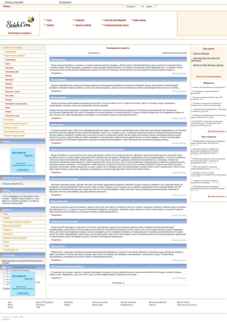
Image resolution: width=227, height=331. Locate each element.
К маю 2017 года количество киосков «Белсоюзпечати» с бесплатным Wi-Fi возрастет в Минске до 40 (206, 123)
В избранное (65, 2)
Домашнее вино (12, 72)
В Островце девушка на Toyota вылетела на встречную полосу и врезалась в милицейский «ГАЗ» (208, 161)
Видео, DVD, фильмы (44, 302)
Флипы (8, 112)
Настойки (9, 96)
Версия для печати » (179, 73)
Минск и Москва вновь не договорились (208, 87)
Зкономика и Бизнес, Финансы (17, 222)
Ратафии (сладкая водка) (16, 104)
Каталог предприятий (115, 20)
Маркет (67, 305)
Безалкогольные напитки (15, 123)
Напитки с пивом (12, 92)
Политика (7, 234)
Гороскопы (68, 302)
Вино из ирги (57, 124)
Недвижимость (127, 305)
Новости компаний (11, 226)
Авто (49, 20)
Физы (7, 108)
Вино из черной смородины (64, 221)
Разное (6, 242)
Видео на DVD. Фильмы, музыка (208, 65)
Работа (50, 25)
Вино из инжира (58, 79)
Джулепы (9, 68)
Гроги (7, 64)
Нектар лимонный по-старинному (67, 266)
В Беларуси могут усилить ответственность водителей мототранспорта (208, 174)
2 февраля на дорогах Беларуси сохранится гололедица (205, 181)
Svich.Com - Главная (12, 47)
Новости (79, 20)
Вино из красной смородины (65, 178)
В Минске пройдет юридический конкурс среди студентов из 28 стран (208, 116)
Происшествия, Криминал (15, 238)
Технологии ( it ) (10, 250)
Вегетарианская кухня (14, 131)
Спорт (6, 246)
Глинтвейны (10, 60)
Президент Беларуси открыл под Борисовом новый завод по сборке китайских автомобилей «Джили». (205, 152)
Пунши (8, 100)
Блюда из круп (10, 127)
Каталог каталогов (100, 302)
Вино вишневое (58, 59)
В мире (6, 218)
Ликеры (8, 84)
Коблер (8, 76)
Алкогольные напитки (14, 55)
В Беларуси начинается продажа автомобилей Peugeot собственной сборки (208, 188)
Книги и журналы (201, 53)
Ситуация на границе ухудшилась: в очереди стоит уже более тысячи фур (206, 104)
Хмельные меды (12, 116)
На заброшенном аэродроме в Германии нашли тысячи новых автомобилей (208, 143)
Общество (7, 230)
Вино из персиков (59, 201)
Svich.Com (8, 317)
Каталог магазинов (128, 302)
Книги (10, 305)
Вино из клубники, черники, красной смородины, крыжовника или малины (87, 149)
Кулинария (10, 51)
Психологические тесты (116, 25)
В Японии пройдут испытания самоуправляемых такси (205, 168)
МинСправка (98, 305)
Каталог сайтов (83, 25)
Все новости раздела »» (217, 131)
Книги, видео (139, 20)
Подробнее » (57, 73)
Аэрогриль (9, 119)
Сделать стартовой (14, 2)
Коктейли (9, 80)
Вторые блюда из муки (14, 135)
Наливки (9, 88)
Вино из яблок (58, 246)
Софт (38, 307)
